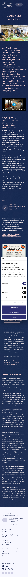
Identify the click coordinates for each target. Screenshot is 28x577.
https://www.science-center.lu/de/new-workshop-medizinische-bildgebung (13, 362)
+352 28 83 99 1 (6, 513)
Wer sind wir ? (5, 553)
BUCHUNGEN (7, 569)
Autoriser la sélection (14, 312)
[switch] (24, 288)
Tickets (19, 4)
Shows (5, 566)
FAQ (3, 551)
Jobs (17, 551)
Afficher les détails (19, 303)
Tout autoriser (14, 307)
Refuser (14, 317)
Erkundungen (8, 563)
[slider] (8, 109)
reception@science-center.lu (10, 515)
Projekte (18, 548)
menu (25, 5)
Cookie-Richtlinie (13, 524)
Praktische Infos (6, 548)
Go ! (5, 520)
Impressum (4, 524)
